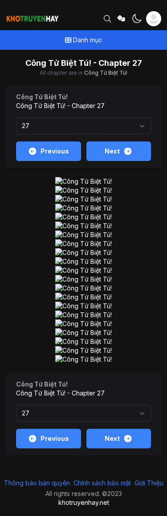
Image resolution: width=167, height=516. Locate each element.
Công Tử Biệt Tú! (105, 72)
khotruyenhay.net (83, 502)
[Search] (107, 18)
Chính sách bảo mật (102, 483)
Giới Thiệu (148, 483)
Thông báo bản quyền (37, 483)
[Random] (121, 19)
